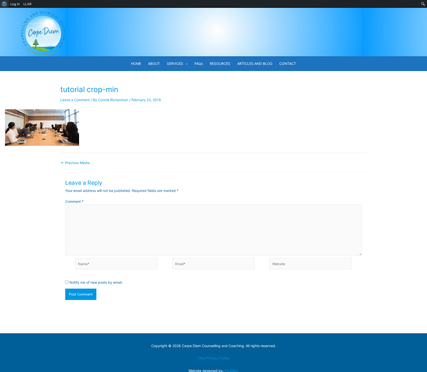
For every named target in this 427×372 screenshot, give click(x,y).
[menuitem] (4, 4)
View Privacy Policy (213, 358)
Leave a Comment (75, 100)
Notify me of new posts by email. (96, 282)
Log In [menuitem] (15, 4)
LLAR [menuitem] (27, 4)
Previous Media (75, 163)
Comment (74, 201)
